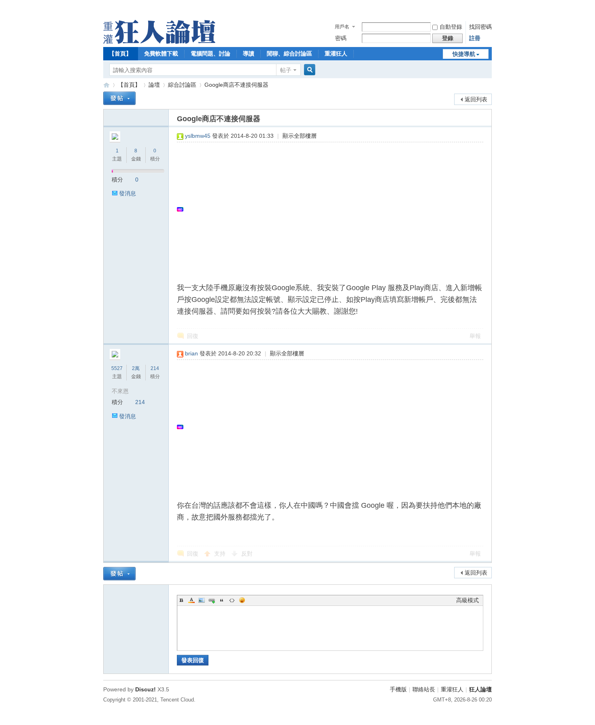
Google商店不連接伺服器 (236, 84)
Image (202, 600)
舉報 (475, 336)
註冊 (474, 38)
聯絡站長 (423, 689)
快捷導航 (464, 54)
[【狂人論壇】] (159, 41)
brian (191, 353)
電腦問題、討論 (210, 53)
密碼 (340, 38)
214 (155, 368)
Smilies (242, 600)
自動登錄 (451, 27)
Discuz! (145, 689)
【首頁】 (120, 53)
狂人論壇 (480, 689)
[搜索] (308, 70)
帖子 (285, 70)
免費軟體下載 (161, 53)
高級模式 (467, 600)
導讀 (248, 53)
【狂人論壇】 (106, 85)
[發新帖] (119, 98)
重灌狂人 (336, 53)
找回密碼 (480, 27)
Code (232, 600)
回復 (192, 336)
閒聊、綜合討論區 (289, 53)
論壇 (154, 84)
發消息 (127, 193)
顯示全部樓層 (300, 136)
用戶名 (342, 27)
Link (212, 600)
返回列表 (476, 99)
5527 (117, 368)
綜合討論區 (182, 84)
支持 (220, 553)
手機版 (398, 689)
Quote (222, 600)
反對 (247, 553)
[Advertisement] (326, 209)
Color (191, 600)
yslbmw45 (197, 136)
